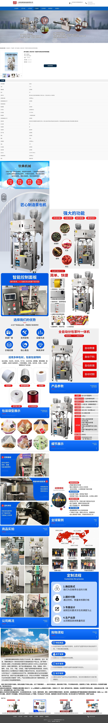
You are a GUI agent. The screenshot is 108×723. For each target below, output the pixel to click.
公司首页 (16, 8)
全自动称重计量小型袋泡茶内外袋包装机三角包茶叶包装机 (13, 713)
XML (63, 719)
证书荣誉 (44, 8)
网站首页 (8, 48)
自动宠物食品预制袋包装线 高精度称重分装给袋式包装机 (40, 713)
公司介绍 (23, 8)
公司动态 (30, 8)
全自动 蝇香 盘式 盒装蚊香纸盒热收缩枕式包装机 (92, 713)
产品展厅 (37, 8)
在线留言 (57, 8)
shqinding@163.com (91, 3)
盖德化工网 (58, 721)
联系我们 (50, 8)
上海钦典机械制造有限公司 (57, 719)
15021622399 (90, 2)
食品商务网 (54, 721)
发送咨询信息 (50, 65)
